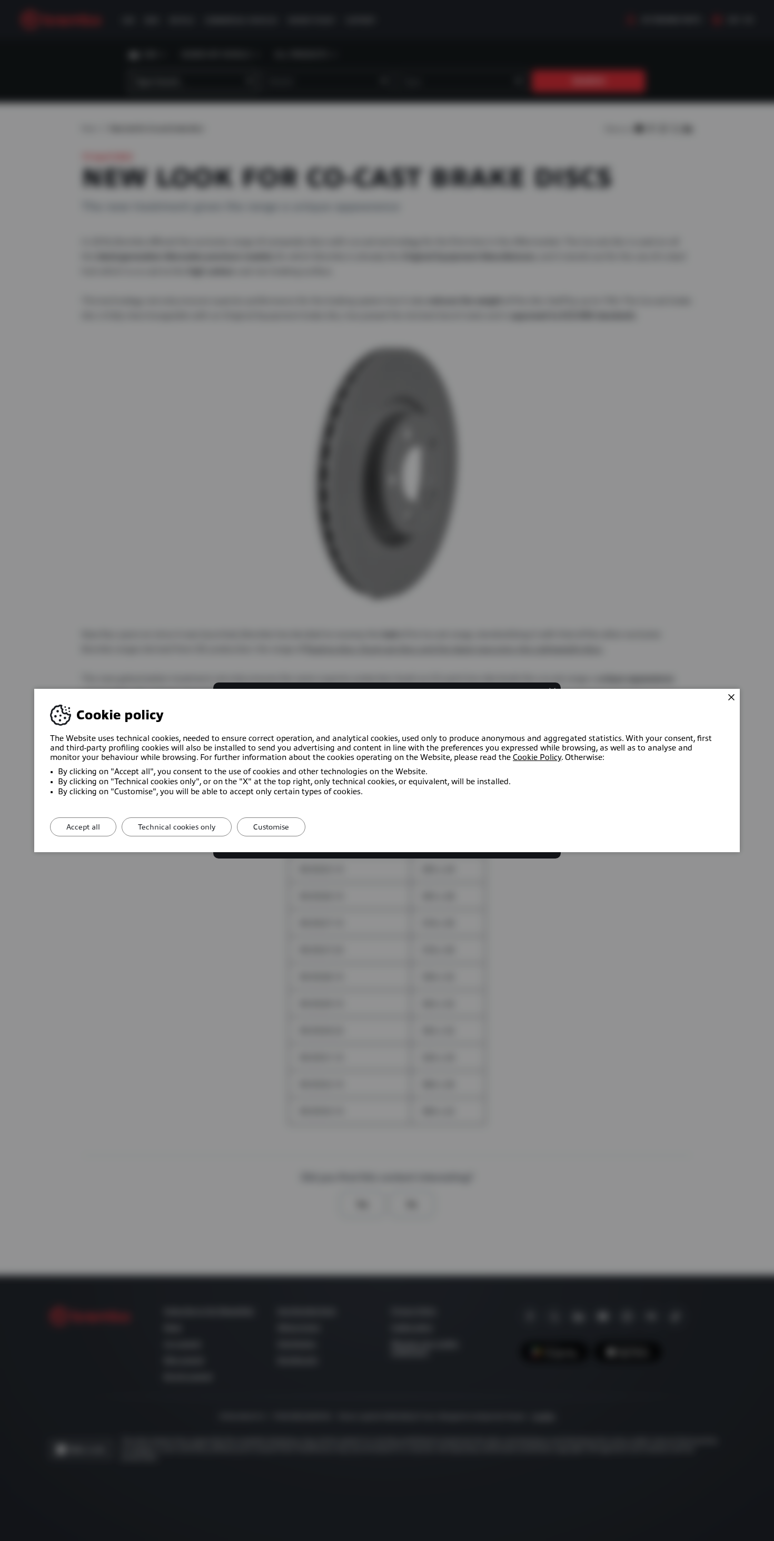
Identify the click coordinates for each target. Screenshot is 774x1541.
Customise (271, 827)
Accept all (83, 827)
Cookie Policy (537, 757)
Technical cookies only (176, 827)
